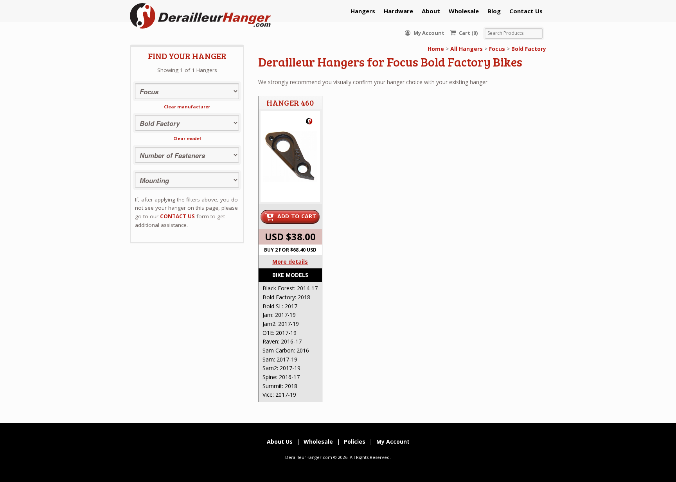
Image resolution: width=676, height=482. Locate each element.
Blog (494, 11)
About (431, 11)
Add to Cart (296, 216)
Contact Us (526, 11)
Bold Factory (528, 48)
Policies (354, 441)
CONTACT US (177, 216)
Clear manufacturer (187, 107)
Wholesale (464, 11)
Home (436, 48)
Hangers (363, 11)
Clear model (187, 138)
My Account (428, 32)
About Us (280, 441)
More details (290, 261)
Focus (497, 48)
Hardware (398, 11)
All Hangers (466, 48)
